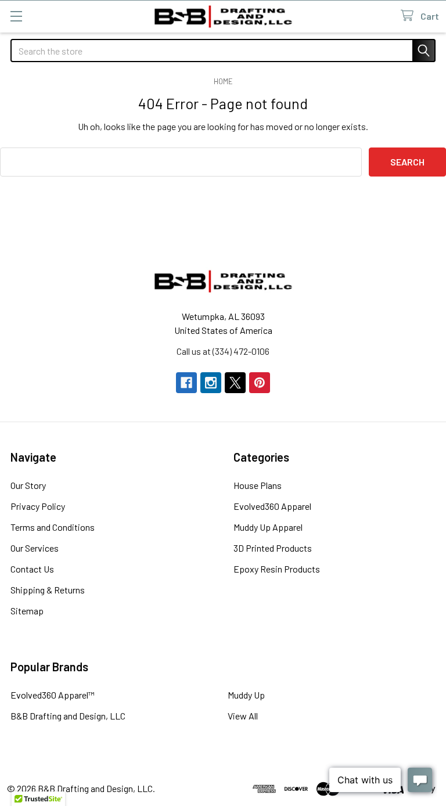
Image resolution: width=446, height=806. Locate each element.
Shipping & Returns (47, 589)
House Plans (257, 485)
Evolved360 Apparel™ (52, 694)
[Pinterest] (259, 382)
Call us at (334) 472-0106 (223, 351)
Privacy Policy (37, 506)
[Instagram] (210, 382)
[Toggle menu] (16, 16)
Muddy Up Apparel (268, 526)
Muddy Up (246, 694)
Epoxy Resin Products (276, 568)
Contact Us (32, 568)
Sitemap (27, 610)
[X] (235, 382)
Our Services (34, 547)
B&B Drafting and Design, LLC (67, 715)
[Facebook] (186, 382)
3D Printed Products (272, 547)
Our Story (28, 485)
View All (243, 715)
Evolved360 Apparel (272, 506)
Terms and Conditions (52, 526)
